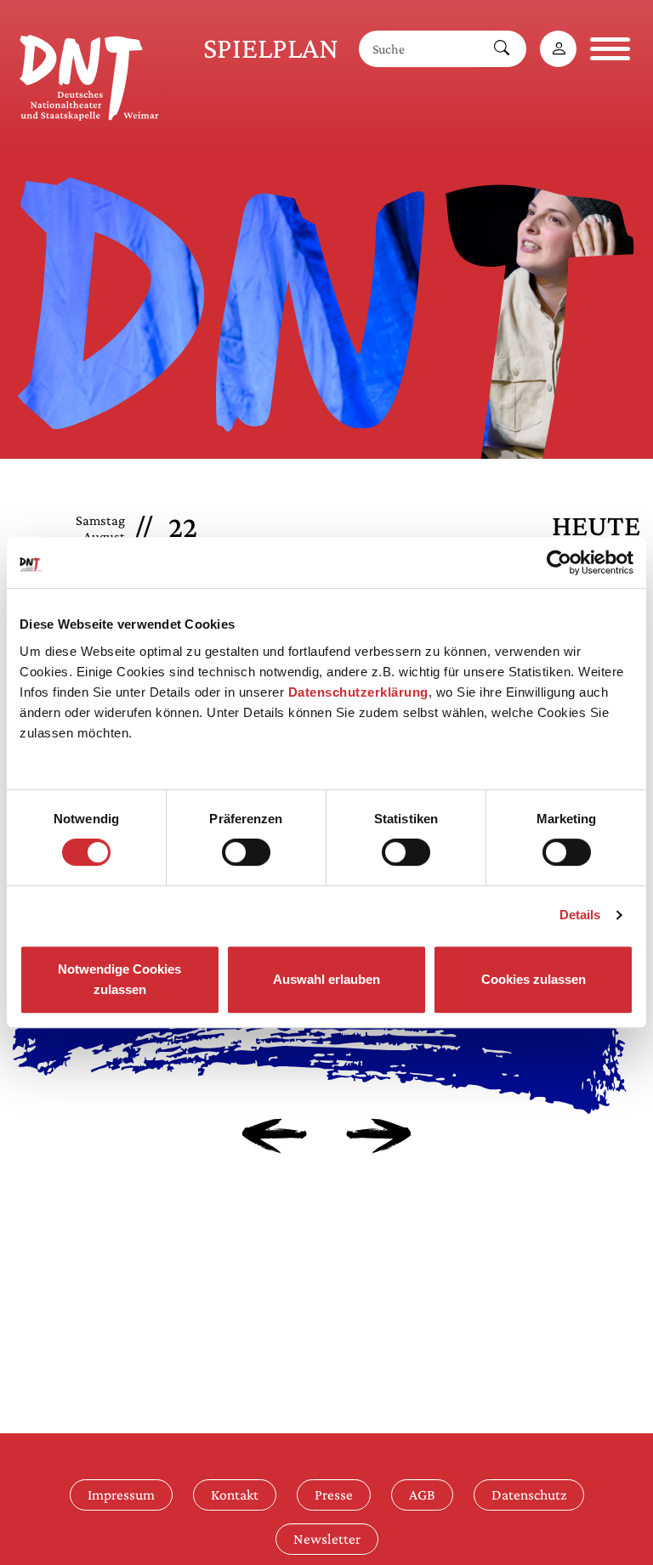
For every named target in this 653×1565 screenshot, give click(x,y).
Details (580, 914)
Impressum (121, 1494)
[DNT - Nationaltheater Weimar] (89, 74)
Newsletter (327, 1538)
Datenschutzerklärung (358, 692)
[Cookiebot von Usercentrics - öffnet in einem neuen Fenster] (559, 562)
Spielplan (270, 48)
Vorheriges (274, 1136)
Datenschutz (528, 1494)
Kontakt (234, 1494)
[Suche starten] (501, 49)
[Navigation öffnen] (610, 49)
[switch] (246, 852)
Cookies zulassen (533, 979)
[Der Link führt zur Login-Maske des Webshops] (558, 49)
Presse (334, 1494)
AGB (422, 1494)
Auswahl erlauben (326, 979)
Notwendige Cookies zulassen (119, 979)
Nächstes (379, 1136)
